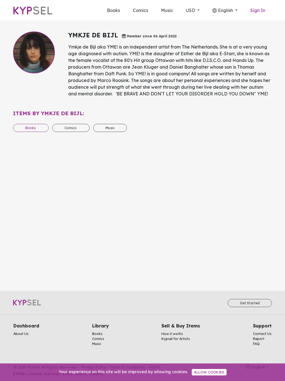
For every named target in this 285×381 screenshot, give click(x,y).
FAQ (256, 344)
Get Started (250, 303)
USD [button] (191, 10)
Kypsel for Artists (175, 339)
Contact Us (262, 334)
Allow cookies (209, 372)
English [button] (225, 10)
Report (258, 339)
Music (167, 10)
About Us (20, 334)
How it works (172, 334)
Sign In (257, 10)
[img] (214, 10)
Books (113, 10)
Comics (140, 10)
